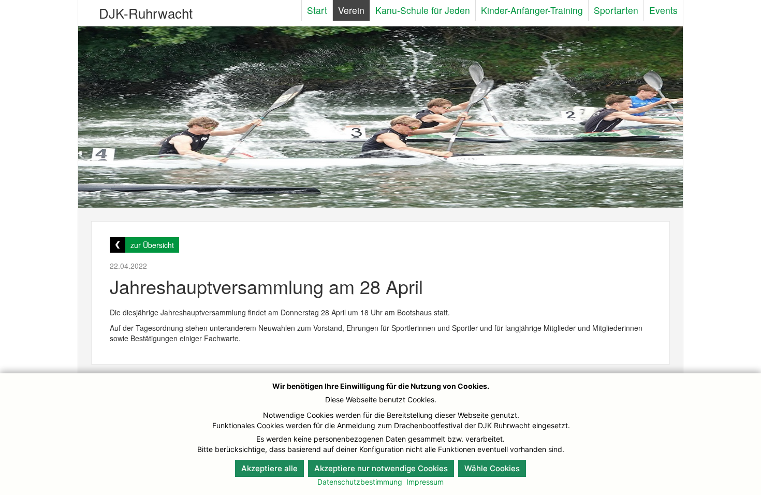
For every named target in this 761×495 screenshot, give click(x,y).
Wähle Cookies (492, 468)
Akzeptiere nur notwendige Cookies (381, 468)
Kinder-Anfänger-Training (532, 10)
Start (317, 10)
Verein (351, 10)
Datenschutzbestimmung (359, 481)
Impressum (425, 481)
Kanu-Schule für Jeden (422, 10)
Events (663, 10)
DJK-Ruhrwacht (146, 12)
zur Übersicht (152, 245)
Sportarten (616, 10)
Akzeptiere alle (269, 468)
